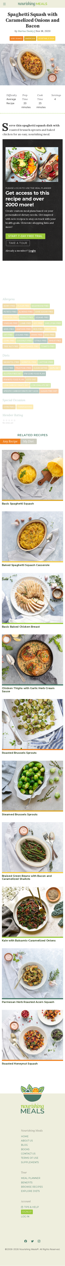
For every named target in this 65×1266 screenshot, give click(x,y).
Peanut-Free (26, 317)
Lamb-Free (25, 323)
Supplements (30, 1162)
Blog (24, 1145)
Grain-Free (37, 335)
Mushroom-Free (40, 306)
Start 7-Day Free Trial (25, 236)
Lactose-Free (46, 362)
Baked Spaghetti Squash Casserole (26, 565)
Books (25, 1149)
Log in (25, 1216)
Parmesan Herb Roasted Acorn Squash (28, 1002)
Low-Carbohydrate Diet (16, 385)
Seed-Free (9, 329)
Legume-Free (22, 335)
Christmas (9, 407)
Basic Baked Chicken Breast (21, 626)
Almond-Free (26, 312)
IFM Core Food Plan (34, 374)
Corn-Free (9, 341)
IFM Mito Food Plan (14, 379)
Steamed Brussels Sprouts (20, 814)
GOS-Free (8, 368)
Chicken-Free (11, 317)
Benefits (26, 1182)
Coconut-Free (24, 341)
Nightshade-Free (30, 346)
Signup (27, 1211)
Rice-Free (38, 329)
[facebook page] (25, 1241)
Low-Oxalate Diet (40, 385)
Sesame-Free (42, 317)
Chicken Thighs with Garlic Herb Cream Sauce (28, 690)
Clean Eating (40, 368)
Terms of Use (29, 1157)
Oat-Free (8, 335)
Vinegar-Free (11, 323)
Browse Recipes (32, 1186)
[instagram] (39, 1241)
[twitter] (32, 1241)
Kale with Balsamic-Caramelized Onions (29, 940)
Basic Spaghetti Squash (18, 503)
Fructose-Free (23, 368)
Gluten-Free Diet (13, 374)
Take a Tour (18, 243)
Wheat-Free (55, 341)
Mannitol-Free (11, 362)
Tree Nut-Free (11, 346)
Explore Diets (30, 1191)
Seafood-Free (23, 329)
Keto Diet (31, 379)
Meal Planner (30, 1178)
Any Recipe (10, 441)
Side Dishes (16, 38)
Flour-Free (24, 306)
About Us (27, 1140)
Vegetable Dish (46, 38)
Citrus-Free (40, 341)
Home (25, 1136)
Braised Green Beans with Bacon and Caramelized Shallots (27, 877)
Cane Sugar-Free (44, 312)
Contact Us (28, 1153)
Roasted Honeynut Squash (20, 1063)
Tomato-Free (48, 346)
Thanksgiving (25, 407)
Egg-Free (49, 335)
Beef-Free (50, 329)
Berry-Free (9, 306)
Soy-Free (38, 323)
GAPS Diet (55, 368)
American (30, 38)
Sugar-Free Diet (49, 391)
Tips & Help (31, 1207)
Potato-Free (10, 312)
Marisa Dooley (26, 31)
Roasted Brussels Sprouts (19, 752)
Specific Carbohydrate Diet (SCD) (21, 391)
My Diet (28, 441)
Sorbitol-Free (29, 362)
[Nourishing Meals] (32, 4)
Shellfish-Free (53, 323)
